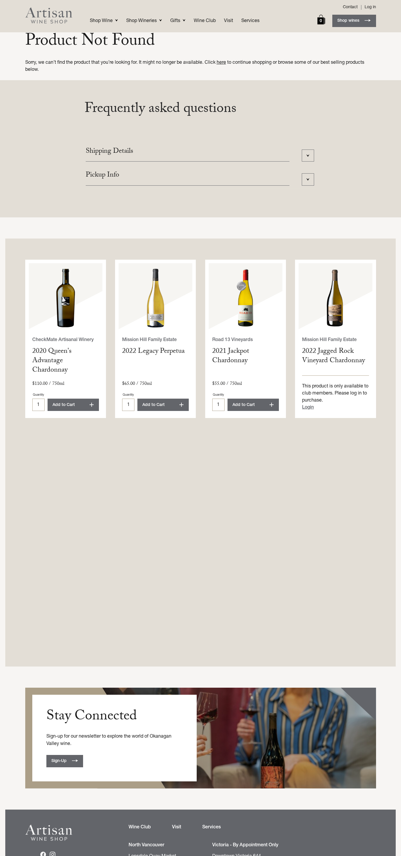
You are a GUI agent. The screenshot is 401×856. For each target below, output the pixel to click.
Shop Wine (101, 21)
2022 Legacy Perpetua (153, 352)
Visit (228, 21)
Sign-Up (59, 761)
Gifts (175, 21)
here (221, 62)
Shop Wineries (141, 21)
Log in (370, 7)
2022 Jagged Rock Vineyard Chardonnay (333, 356)
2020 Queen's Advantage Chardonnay (52, 361)
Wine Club (205, 21)
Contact (350, 7)
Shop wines (348, 21)
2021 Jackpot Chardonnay (230, 356)
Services (250, 21)
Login (308, 407)
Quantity (38, 395)
